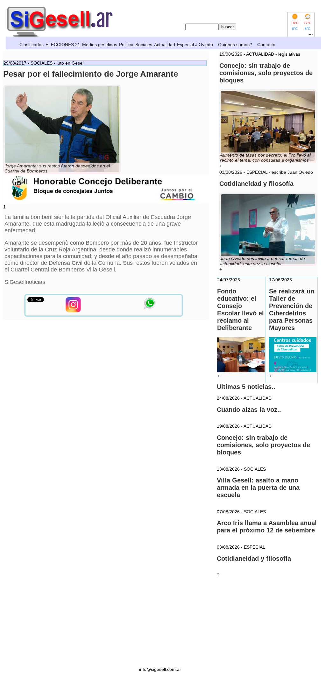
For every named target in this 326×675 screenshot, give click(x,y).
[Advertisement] (160, 622)
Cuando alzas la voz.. (249, 409)
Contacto (266, 44)
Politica (126, 44)
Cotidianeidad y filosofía (254, 558)
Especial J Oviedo (195, 44)
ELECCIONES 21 (63, 44)
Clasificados (31, 44)
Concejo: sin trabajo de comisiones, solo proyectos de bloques (263, 445)
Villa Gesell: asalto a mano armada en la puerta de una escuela (258, 487)
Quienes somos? (235, 44)
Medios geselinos (99, 44)
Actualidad (164, 44)
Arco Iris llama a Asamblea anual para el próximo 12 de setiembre (267, 526)
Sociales (143, 44)
